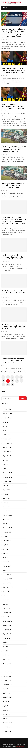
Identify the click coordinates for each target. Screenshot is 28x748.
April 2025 (6, 430)
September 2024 (7, 456)
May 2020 (5, 604)
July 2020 (5, 596)
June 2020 (5, 600)
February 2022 (7, 519)
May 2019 (5, 651)
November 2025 (7, 413)
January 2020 (6, 617)
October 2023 (7, 481)
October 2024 (7, 452)
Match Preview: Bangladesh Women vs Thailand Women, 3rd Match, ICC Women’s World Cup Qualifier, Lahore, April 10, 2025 (13, 220)
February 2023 (7, 502)
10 (17, 381)
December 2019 (7, 621)
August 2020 (6, 591)
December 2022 (7, 511)
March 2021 (6, 562)
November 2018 (7, 676)
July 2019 (5, 642)
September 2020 (7, 587)
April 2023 (6, 494)
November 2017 (7, 697)
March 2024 (6, 468)
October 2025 (7, 418)
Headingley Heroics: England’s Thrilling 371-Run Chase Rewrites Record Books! (12, 185)
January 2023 (6, 507)
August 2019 (6, 638)
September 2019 (7, 634)
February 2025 (7, 439)
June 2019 (5, 646)
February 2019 (7, 663)
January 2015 (6, 718)
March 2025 (6, 435)
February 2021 (7, 566)
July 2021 (5, 545)
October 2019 (7, 629)
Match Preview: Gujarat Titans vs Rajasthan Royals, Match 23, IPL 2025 (13, 293)
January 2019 (6, 668)
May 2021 (5, 553)
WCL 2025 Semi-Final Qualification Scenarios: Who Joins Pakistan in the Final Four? (13, 106)
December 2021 (7, 528)
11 (21, 381)
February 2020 (7, 612)
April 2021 (6, 557)
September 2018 (7, 684)
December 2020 (7, 574)
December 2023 (7, 473)
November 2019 (7, 625)
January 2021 (6, 570)
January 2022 (6, 524)
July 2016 (5, 706)
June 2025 (5, 426)
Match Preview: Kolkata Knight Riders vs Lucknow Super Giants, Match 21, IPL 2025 (13, 360)
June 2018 (5, 689)
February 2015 (7, 714)
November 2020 (7, 579)
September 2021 (7, 540)
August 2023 (6, 490)
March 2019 (6, 659)
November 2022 (7, 515)
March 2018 (6, 693)
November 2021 (7, 532)
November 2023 (7, 477)
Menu (5, 7)
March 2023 (6, 498)
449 (8, 384)
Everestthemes (20, 746)
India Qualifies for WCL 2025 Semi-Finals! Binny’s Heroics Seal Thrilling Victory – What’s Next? (13, 70)
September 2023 (7, 485)
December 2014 (7, 723)
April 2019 (6, 655)
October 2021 (7, 536)
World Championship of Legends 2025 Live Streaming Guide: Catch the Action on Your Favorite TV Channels (13, 149)
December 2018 (7, 672)
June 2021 (5, 549)
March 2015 (6, 710)
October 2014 (7, 731)
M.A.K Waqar (5, 39)
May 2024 (5, 464)
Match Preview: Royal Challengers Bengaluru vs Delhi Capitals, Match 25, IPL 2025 (13, 257)
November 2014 (7, 727)
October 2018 (7, 680)
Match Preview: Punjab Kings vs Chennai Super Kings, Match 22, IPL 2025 (13, 326)
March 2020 (6, 608)
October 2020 (7, 583)
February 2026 (7, 409)
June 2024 (5, 460)
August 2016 (6, 701)
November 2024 (7, 447)
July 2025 (5, 422)
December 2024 (7, 443)
